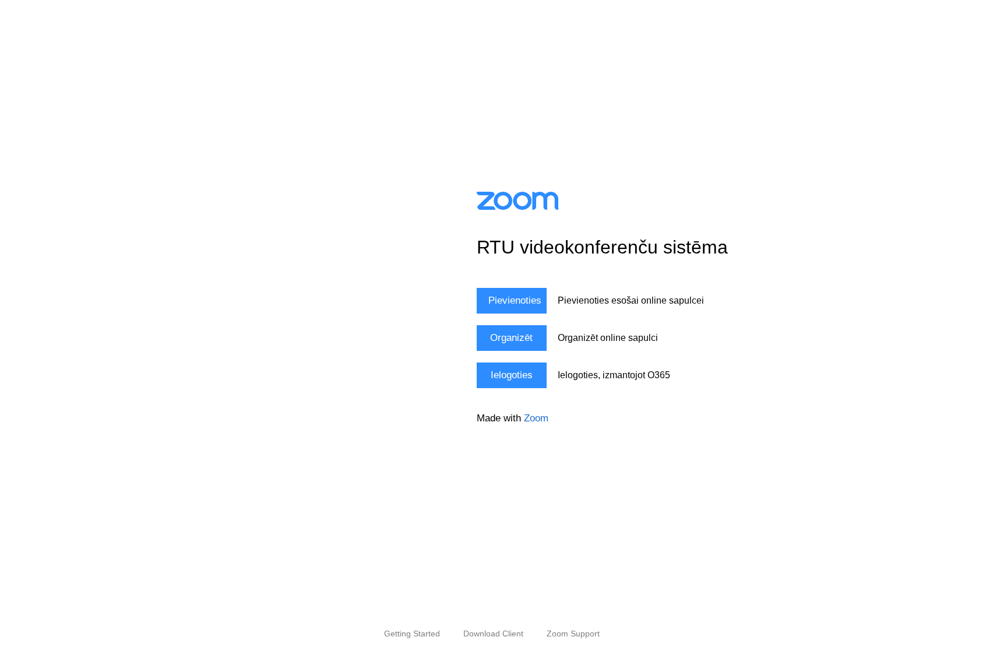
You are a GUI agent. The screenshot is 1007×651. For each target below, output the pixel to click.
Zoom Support (573, 633)
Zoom (536, 418)
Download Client (493, 633)
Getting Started (412, 633)
